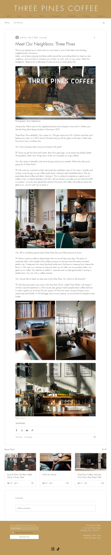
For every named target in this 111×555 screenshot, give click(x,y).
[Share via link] (32, 430)
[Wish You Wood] (55, 462)
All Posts (7, 23)
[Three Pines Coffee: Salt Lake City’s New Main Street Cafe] (90, 462)
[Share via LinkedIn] (27, 430)
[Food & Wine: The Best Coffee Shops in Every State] (20, 462)
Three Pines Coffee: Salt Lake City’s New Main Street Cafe (89, 475)
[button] (104, 23)
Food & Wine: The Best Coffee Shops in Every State (19, 475)
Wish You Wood (49, 474)
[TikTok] (58, 549)
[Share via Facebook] (16, 430)
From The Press (18, 23)
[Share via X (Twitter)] (22, 430)
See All (104, 449)
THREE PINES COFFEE (56, 8)
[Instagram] (53, 549)
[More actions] (94, 37)
